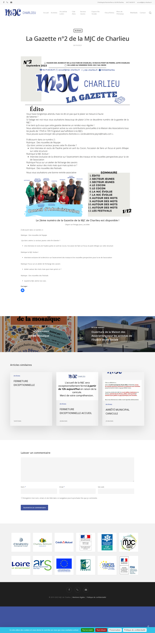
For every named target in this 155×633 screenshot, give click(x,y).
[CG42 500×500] (21, 576)
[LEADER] (85, 576)
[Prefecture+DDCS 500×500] (85, 553)
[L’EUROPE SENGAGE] (107, 576)
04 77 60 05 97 (130, 2)
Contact (143, 13)
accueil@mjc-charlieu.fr (144, 2)
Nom (23, 487)
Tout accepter (87, 630)
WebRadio (134, 13)
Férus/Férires (109, 13)
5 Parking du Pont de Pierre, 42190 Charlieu (110, 2)
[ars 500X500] (42, 576)
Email (62, 487)
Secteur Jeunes (83, 13)
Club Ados (74, 13)
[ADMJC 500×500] (128, 553)
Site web (101, 487)
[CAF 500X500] (107, 553)
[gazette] (77, 216)
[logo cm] (64, 553)
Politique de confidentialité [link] (134, 630)
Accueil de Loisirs (63, 13)
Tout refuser (101, 630)
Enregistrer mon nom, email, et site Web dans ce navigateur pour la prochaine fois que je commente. (60, 498)
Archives (78, 30)
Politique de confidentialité (96, 597)
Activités (54, 13)
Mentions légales (78, 597)
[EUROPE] (64, 576)
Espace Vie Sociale (96, 13)
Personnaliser (115, 630)
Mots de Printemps (120, 13)
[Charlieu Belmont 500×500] (42, 553)
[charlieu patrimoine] (21, 553)
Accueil (46, 13)
